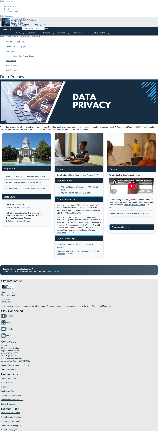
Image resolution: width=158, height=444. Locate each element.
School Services (77, 33)
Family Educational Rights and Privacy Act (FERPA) (26, 176)
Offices (16, 33)
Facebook (10, 316)
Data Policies (11, 61)
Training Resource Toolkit (134, 205)
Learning (45, 33)
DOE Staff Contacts (8, 369)
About (3, 30)
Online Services (10, 6)
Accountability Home (121, 227)
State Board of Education (10, 413)
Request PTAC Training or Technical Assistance (129, 213)
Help (6, 9)
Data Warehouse (12, 70)
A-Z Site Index (6, 383)
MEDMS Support (12, 65)
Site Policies (6, 302)
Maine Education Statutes (11, 417)
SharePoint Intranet (8, 378)
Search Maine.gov (11, 12)
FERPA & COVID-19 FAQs (71, 193)
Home (2, 36)
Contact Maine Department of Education (16, 365)
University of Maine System (11, 426)
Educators (30, 33)
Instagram (10, 322)
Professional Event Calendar (12, 400)
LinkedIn (9, 335)
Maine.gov (5, 299)
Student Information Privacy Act (18, 207)
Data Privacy (25, 36)
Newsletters (16, 25)
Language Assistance (42, 25)
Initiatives (60, 33)
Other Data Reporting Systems (17, 47)
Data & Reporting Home (15, 42)
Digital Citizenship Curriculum (68, 244)
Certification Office (8, 391)
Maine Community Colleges (11, 430)
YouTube (9, 329)
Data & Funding (97, 33)
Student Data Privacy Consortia (24, 56)
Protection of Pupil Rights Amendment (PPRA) (23, 182)
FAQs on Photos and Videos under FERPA (77, 187)
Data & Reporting (12, 36)
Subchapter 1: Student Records (18, 221)
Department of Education (19, 19)
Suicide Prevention (8, 404)
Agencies (8, 4)
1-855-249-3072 (53, 272)
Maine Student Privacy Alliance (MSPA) (84, 175)
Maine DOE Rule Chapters (11, 421)
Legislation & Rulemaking (11, 395)
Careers (4, 387)
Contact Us (27, 25)
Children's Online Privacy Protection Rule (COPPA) (25, 189)
